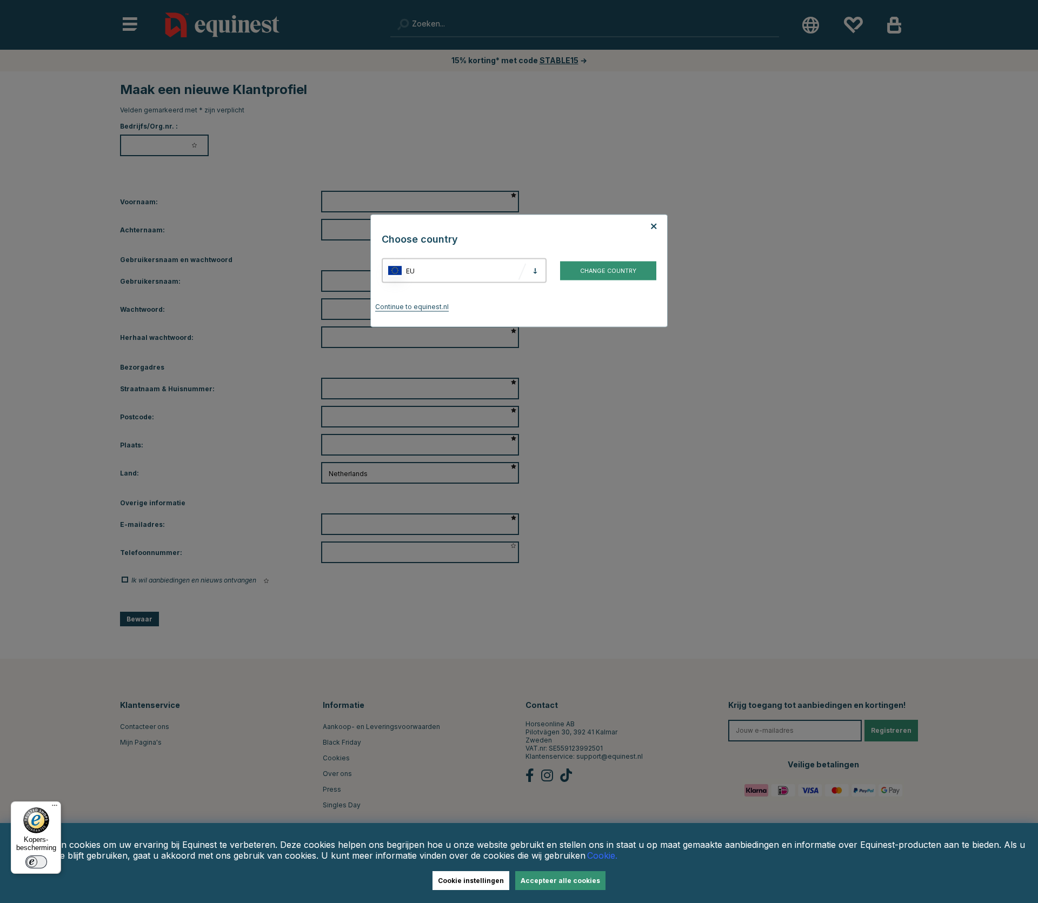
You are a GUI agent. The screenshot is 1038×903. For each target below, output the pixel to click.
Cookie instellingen (471, 881)
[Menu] (54, 807)
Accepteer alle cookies (560, 881)
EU (410, 270)
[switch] (36, 861)
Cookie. (602, 855)
